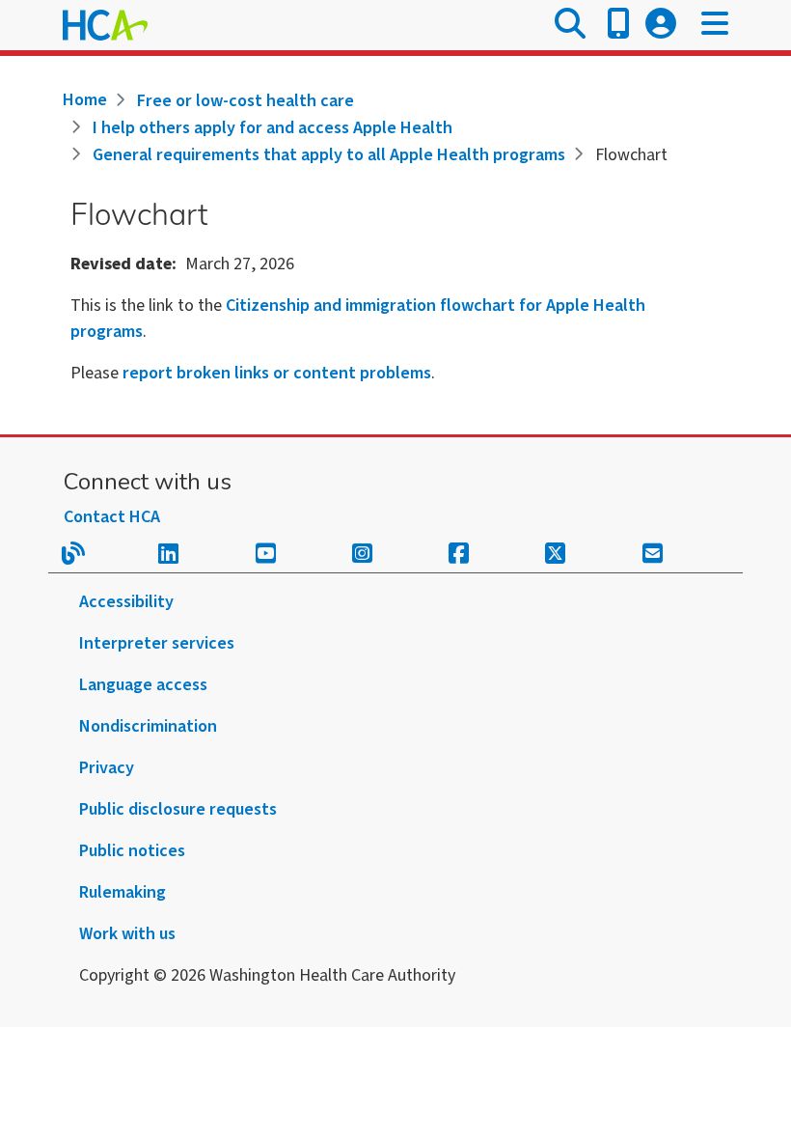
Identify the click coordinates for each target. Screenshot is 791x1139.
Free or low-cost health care (245, 101)
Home (85, 100)
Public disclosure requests (178, 809)
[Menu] (714, 25)
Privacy (106, 768)
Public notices (132, 851)
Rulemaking (122, 892)
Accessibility (126, 602)
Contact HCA (112, 517)
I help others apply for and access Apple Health (272, 128)
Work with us (127, 934)
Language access (143, 685)
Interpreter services (156, 643)
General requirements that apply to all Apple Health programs (329, 155)
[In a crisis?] (618, 25)
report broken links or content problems (277, 373)
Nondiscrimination (148, 726)
